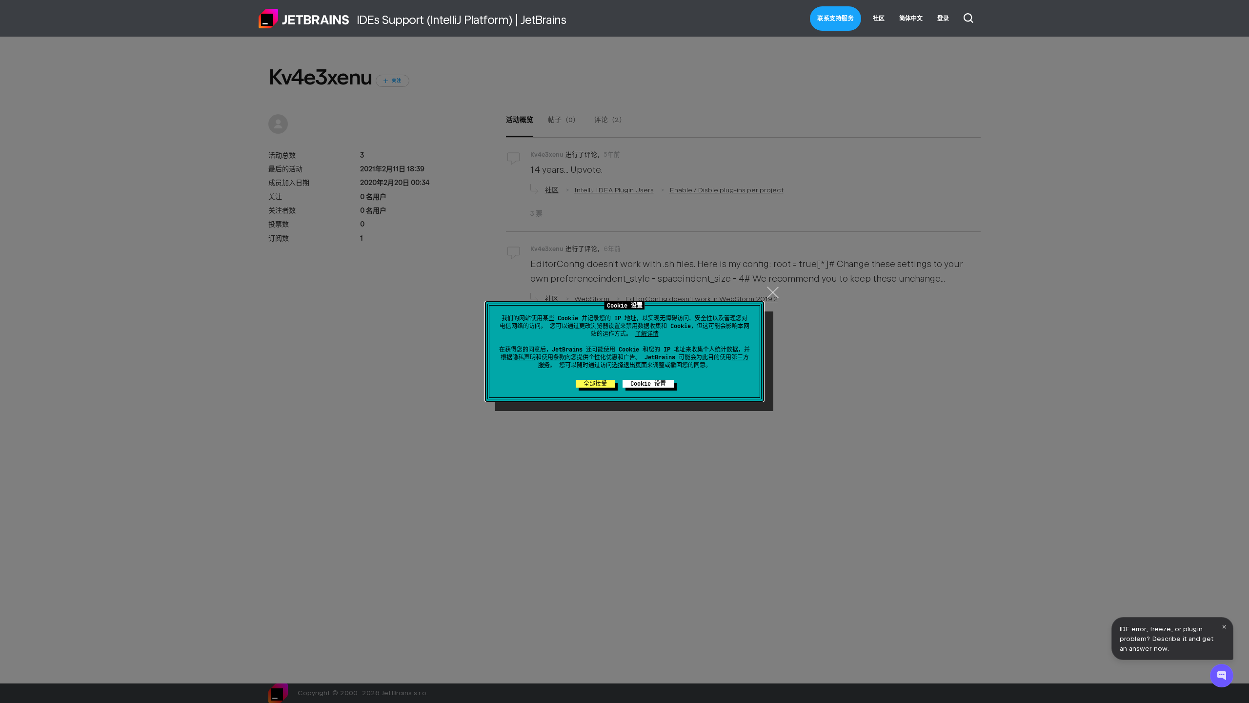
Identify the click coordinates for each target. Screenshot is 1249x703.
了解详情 (647, 334)
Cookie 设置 (648, 384)
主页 (304, 18)
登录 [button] (943, 18)
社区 (879, 18)
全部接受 (595, 384)
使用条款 (553, 357)
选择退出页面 (629, 365)
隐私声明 (524, 357)
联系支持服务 (835, 18)
